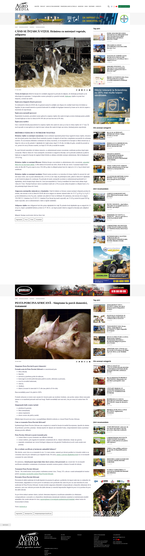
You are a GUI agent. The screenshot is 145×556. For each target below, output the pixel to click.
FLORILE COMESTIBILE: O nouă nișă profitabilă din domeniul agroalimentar (117, 471)
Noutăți (63, 534)
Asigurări (46, 554)
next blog (5, 524)
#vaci (26, 219)
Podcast (42, 6)
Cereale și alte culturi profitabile (101, 541)
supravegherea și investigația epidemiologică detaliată (57, 499)
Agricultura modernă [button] (52, 6)
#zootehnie (39, 219)
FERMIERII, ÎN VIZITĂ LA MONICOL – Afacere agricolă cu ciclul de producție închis (117, 216)
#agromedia (19, 219)
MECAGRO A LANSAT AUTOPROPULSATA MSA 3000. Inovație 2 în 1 (117, 46)
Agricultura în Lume (65, 538)
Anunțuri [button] (80, 6)
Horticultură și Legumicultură (100, 542)
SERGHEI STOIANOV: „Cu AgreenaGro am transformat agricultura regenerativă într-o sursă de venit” (116, 69)
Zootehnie (32, 27)
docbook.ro (23, 506)
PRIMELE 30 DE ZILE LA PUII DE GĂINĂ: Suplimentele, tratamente (117, 411)
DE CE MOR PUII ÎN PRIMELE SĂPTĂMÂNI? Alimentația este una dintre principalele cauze (117, 379)
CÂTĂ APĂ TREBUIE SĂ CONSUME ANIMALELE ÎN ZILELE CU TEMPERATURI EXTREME (116, 391)
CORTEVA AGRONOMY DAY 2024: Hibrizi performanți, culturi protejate (117, 195)
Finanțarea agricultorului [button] (69, 6)
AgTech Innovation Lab (124, 6)
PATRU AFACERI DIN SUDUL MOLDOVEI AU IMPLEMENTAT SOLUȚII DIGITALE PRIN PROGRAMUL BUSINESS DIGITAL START (117, 36)
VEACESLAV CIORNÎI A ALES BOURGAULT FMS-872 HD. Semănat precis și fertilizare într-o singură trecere (117, 58)
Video (86, 6)
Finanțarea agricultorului (51, 548)
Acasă (16, 27)
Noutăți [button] (37, 6)
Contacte (98, 6)
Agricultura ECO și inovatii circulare (101, 546)
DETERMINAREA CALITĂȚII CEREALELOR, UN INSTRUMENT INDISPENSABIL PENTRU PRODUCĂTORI (117, 239)
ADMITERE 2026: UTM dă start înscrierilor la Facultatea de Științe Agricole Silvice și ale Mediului (118, 350)
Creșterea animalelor (40, 27)
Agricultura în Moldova (66, 536)
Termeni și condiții (48, 536)
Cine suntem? (47, 534)
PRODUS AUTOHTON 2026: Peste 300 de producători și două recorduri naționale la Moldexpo (117, 78)
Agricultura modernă (23, 27)
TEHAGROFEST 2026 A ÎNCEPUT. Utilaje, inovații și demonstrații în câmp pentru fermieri (116, 307)
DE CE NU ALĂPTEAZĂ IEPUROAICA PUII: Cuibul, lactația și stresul (116, 134)
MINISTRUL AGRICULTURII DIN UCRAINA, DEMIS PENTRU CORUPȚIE (118, 460)
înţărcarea (68, 96)
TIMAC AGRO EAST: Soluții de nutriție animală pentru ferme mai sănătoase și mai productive (117, 167)
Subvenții (46, 550)
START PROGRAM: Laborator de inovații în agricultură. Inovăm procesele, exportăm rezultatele (117, 428)
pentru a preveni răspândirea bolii (67, 454)
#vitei (31, 219)
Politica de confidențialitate (50, 538)
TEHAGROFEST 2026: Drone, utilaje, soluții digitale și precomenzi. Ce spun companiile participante (117, 329)
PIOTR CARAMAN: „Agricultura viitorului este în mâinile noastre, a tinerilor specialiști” (117, 206)
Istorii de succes (64, 539)
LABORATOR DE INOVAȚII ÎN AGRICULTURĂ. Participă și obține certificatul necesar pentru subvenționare (117, 440)
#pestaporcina (28, 513)
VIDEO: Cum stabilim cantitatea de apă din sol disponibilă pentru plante (117, 450)
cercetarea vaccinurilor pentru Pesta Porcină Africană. (36, 474)
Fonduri (46, 551)
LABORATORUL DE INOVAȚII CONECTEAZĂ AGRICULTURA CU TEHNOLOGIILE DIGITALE (117, 227)
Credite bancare (47, 553)
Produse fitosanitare (98, 543)
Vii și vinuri (96, 538)
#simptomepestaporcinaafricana (43, 513)
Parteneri (92, 6)
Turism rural (96, 536)
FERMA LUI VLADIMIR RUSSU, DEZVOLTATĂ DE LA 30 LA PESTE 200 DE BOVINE (117, 144)
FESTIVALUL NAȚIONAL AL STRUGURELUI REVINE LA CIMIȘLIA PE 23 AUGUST (116, 317)
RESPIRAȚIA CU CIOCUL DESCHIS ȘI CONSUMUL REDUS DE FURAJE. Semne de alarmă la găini (117, 401)
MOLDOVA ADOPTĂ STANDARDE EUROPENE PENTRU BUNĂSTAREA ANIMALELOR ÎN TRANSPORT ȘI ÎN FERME (117, 157)
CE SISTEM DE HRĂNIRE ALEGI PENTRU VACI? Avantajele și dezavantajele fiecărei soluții (117, 178)
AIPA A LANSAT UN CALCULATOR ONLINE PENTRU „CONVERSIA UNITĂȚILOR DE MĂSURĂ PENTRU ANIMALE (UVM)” (118, 369)
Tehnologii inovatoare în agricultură (101, 545)
